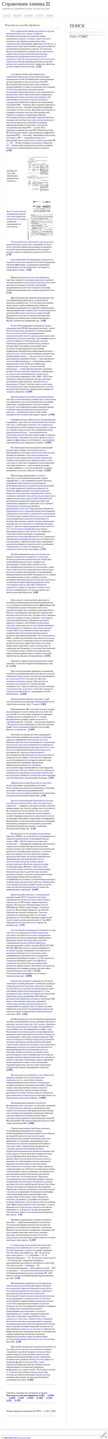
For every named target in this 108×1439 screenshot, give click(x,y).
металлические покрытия (17, 1288)
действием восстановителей (31, 1293)
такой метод (28, 1108)
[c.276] (47, 656)
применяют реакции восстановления (31, 557)
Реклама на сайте (24, 1438)
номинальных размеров (38, 343)
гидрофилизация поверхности (20, 483)
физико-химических (15, 320)
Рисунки (17, 15)
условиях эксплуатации (28, 1092)
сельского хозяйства (34, 33)
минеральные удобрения (17, 56)
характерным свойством (29, 1128)
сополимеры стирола (15, 584)
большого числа (13, 407)
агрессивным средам (35, 460)
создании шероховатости (44, 1346)
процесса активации (42, 737)
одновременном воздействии (19, 414)
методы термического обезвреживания (38, 419)
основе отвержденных (40, 935)
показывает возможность (25, 330)
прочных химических (36, 986)
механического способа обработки (33, 277)
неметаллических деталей (18, 1285)
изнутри (26, 1179)
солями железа (13, 770)
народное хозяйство (46, 46)
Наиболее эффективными (17, 490)
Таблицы (29, 15)
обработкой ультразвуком (28, 991)
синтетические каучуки (36, 54)
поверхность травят (15, 587)
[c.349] (30, 1398)
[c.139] (29, 391)
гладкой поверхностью (16, 971)
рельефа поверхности (36, 280)
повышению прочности (36, 1004)
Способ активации (20, 727)
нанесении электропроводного (41, 120)
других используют (31, 76)
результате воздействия (24, 529)
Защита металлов (27, 313)
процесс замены (23, 600)
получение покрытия (28, 99)
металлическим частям (25, 1164)
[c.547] (35, 889)
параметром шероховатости (37, 816)
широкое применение (24, 1057)
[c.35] (42, 1395)
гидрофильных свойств (40, 493)
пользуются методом (36, 897)
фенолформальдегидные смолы (35, 582)
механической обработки (30, 1151)
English (50, 15)
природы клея (25, 932)
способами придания (39, 490)
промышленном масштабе (20, 1026)
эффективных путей (24, 440)
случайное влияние (40, 404)
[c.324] (9, 1070)
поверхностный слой (39, 501)
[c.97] (43, 549)
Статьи (7, 15)
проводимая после (14, 511)
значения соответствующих (42, 686)
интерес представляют (16, 450)
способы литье (13, 803)
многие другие (37, 56)
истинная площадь (14, 950)
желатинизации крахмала (17, 861)
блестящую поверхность (33, 1181)
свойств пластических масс (42, 452)
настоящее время (37, 437)
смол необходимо (35, 1212)
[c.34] (18, 1341)
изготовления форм (23, 800)
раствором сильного (35, 752)
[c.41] (9, 292)
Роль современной (19, 31)
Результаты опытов (16, 724)
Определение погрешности (29, 676)
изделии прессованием (30, 1207)
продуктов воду (43, 1374)
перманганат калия (14, 536)
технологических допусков (18, 689)
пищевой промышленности (18, 838)
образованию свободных (24, 1001)
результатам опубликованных (22, 374)
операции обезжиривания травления (28, 1322)
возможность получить (35, 1311)
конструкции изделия (34, 282)
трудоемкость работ (23, 1250)
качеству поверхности (32, 287)
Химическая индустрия (17, 46)
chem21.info (12, 1438)
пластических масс (23, 615)
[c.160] (30, 1379)
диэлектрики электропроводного (21, 92)
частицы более (34, 953)
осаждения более (33, 569)
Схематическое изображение (16, 212)
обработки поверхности (37, 488)
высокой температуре (45, 1034)
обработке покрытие (15, 115)
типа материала (32, 341)
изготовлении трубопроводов (33, 633)
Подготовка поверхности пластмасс (26, 1317)
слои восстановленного (36, 1296)
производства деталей (25, 397)
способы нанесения (42, 755)
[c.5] (20, 1214)
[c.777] (18, 1400)
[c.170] (32, 1240)
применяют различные (43, 800)
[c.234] (47, 470)
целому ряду (42, 645)
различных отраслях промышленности (24, 59)
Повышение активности (22, 981)
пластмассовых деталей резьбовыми (23, 793)
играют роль (38, 1044)
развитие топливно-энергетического (34, 38)
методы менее (40, 775)
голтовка (39, 1352)
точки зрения (19, 1245)
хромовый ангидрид (15, 544)
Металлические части (16, 1166)
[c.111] (49, 1398)
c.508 (52, 1411)
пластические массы (36, 450)
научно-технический (37, 300)
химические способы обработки (41, 310)
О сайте (39, 15)
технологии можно (14, 869)
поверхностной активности (36, 518)
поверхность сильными (30, 765)
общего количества (15, 1275)
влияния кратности (14, 717)
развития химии (38, 36)
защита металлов (25, 64)
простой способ (23, 742)
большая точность (43, 1158)
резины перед (16, 996)
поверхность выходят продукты (28, 1039)
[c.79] (9, 254)
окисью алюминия (41, 1357)
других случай (30, 1209)
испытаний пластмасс (24, 894)
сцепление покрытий (15, 1316)
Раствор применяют (19, 89)
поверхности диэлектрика (18, 493)
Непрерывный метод (44, 701)
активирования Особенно (43, 1324)
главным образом (44, 117)
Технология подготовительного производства (31, 242)
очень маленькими (39, 1062)
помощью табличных (16, 681)
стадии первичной (17, 488)
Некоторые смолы (23, 1202)
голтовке (10, 1374)
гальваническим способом (36, 1298)
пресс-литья (44, 399)
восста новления (47, 1339)
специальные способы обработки (21, 267)
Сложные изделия (14, 1148)
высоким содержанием (35, 874)
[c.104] (31, 729)
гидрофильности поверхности (20, 524)
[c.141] (13, 666)
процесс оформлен (47, 1024)
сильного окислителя (26, 531)
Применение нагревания (17, 1098)
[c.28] (43, 320)
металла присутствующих (39, 1291)
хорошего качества (24, 1024)
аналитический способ (26, 922)
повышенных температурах (23, 1095)
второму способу (14, 684)
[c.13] (33, 828)
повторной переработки (17, 435)
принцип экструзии (38, 833)
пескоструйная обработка (33, 1354)
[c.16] (29, 270)
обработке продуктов (33, 864)
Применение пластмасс (17, 315)
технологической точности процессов (23, 336)
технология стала (34, 836)
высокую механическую (29, 1047)
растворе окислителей (28, 498)
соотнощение (47, 635)
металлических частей (16, 1176)
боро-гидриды (34, 562)
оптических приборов (37, 97)
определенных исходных (17, 366)
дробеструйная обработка (33, 943)
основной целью (13, 249)
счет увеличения (47, 516)
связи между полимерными (18, 506)
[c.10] (38, 66)
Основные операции (33, 841)
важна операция (13, 1326)
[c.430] (40, 1398)
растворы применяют (26, 117)
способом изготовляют (32, 1052)
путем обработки (43, 1283)
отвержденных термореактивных (37, 1011)
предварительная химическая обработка (24, 993)
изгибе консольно (29, 899)
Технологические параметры (27, 371)
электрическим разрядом (17, 1118)
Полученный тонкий (15, 1296)
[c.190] (52, 414)
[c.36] (43, 704)
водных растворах (37, 554)
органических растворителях (41, 496)
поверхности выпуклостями (30, 1189)
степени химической (42, 457)
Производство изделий (16, 1143)
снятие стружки (31, 945)
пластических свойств (16, 1212)
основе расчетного (17, 678)
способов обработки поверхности (16, 217)
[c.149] (23, 694)
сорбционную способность (18, 513)
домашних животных (32, 882)
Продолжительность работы (31, 140)
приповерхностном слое (17, 508)
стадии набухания (31, 511)
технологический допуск (17, 691)
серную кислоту (34, 544)
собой (9, 409)
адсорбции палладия (27, 539)
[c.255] (28, 976)
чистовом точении (18, 353)
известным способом (16, 569)
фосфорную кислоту (34, 536)
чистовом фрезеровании (17, 361)
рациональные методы (16, 432)
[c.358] (31, 1123)
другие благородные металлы (40, 579)
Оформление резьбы (20, 783)
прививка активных (44, 524)
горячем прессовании (16, 1044)
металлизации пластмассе (38, 747)
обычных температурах (39, 1082)
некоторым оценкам (42, 628)
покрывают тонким (35, 587)
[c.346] (51, 1395)
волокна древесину (30, 1031)
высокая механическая (38, 455)
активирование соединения (22, 778)
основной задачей (35, 485)
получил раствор (36, 82)
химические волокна (15, 54)
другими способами (28, 422)
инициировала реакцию (30, 772)
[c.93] (9, 150)
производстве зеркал (15, 97)
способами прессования (27, 399)
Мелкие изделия (42, 1364)
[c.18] (35, 592)
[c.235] (48, 442)
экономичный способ (34, 859)
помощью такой (40, 866)
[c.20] (43, 795)
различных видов (45, 661)
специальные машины (16, 1067)
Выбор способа (37, 1359)
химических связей (15, 1004)
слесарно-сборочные (43, 1258)
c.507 (47, 1411)
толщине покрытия (30, 1313)
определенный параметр (27, 409)
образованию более (16, 986)
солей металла (34, 757)
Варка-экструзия (28, 856)
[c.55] (51, 778)
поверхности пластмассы (31, 1329)
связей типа (45, 526)
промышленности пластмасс (19, 244)
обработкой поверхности (39, 750)
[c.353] (42, 1098)
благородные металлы (38, 739)
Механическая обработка (43, 965)
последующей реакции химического (22, 1339)
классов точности (14, 333)
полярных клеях (27, 1006)
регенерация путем (38, 432)
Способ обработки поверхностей (26, 930)
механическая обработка (17, 998)
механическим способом (35, 940)
